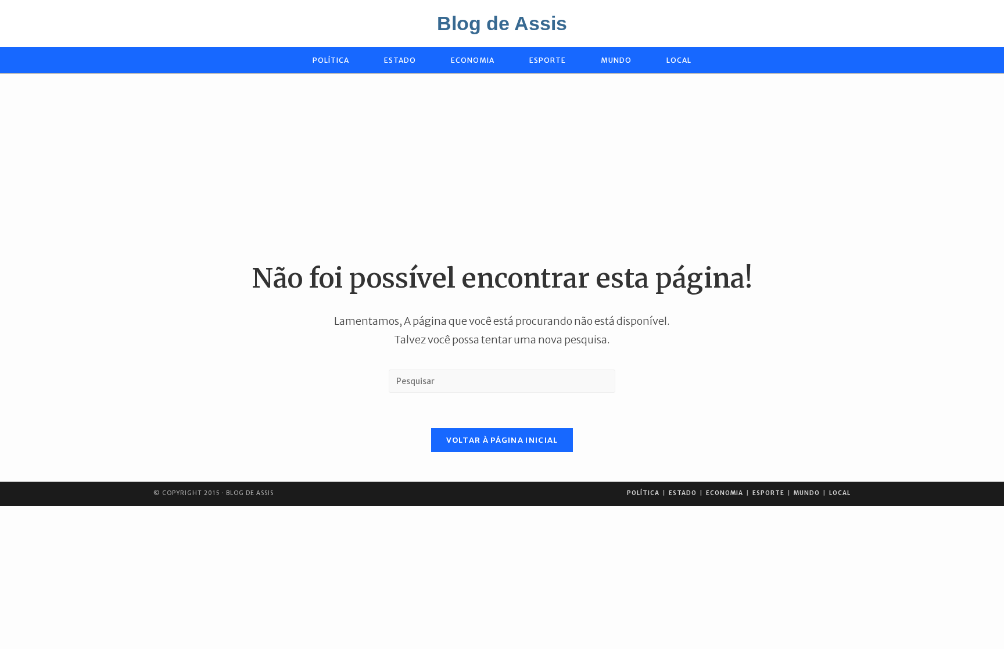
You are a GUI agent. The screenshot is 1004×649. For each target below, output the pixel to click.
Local (840, 493)
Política (643, 493)
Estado (683, 493)
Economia (724, 493)
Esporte (768, 493)
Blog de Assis (502, 23)
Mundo (807, 493)
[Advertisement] (502, 166)
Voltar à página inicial (502, 440)
